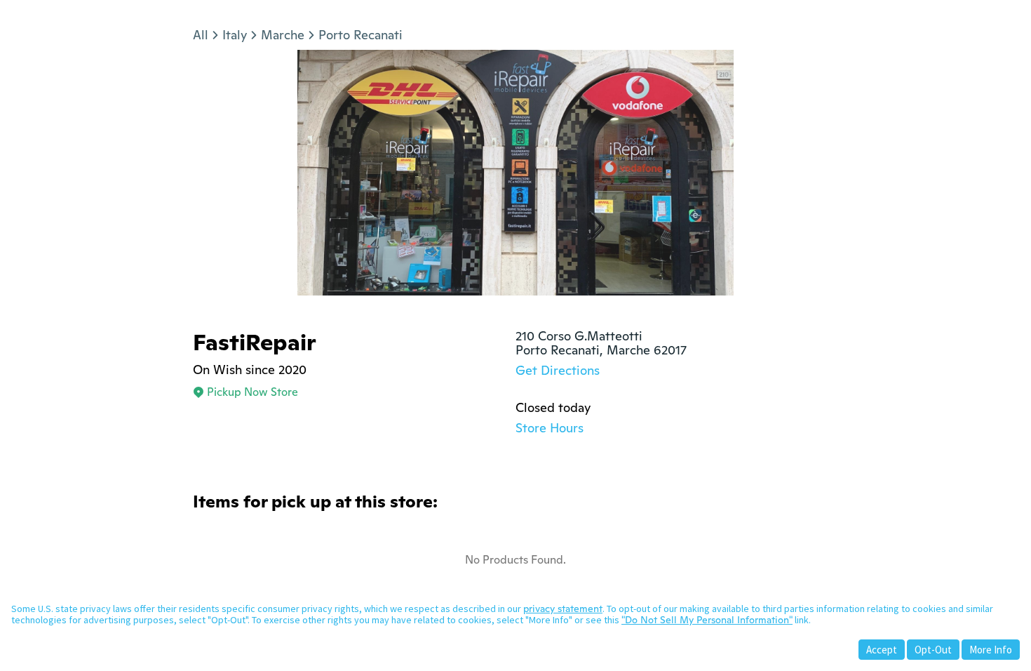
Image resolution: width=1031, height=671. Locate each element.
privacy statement (562, 608)
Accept (881, 649)
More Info (990, 649)
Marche (282, 35)
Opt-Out (933, 649)
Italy (234, 35)
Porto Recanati (360, 35)
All (200, 35)
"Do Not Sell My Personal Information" (707, 619)
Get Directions (558, 370)
